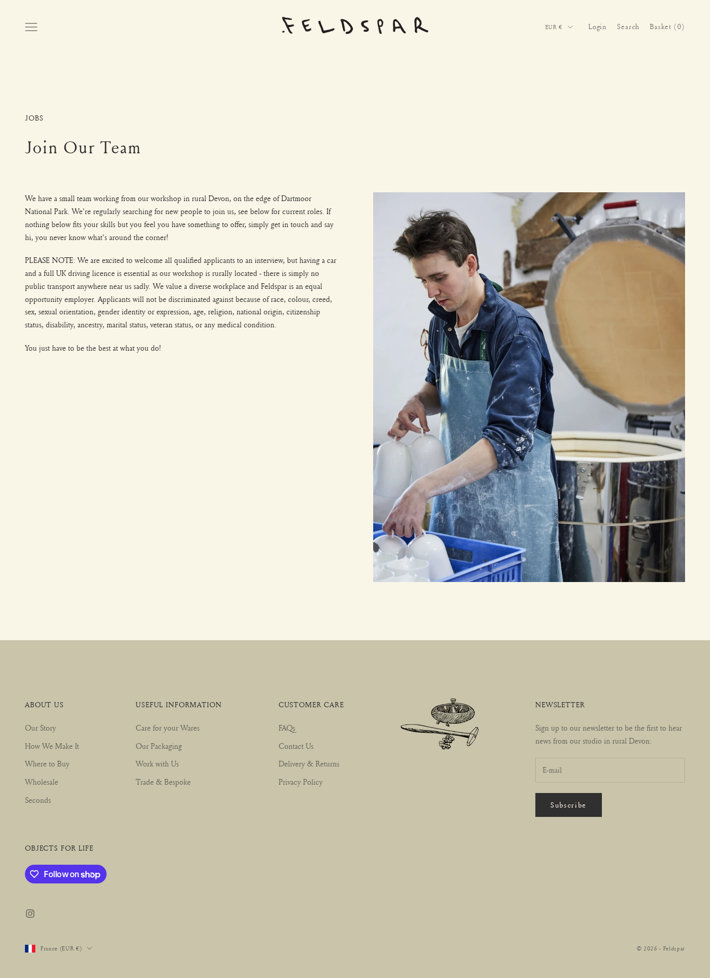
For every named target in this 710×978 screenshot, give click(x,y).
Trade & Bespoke (163, 781)
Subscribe (568, 805)
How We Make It (52, 746)
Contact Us (296, 746)
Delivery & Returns (309, 763)
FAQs (287, 727)
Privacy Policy (301, 781)
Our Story (40, 727)
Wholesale (41, 781)
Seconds (38, 800)
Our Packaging (159, 746)
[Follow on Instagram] (30, 913)
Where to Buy (47, 763)
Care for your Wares (168, 727)
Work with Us (157, 763)
